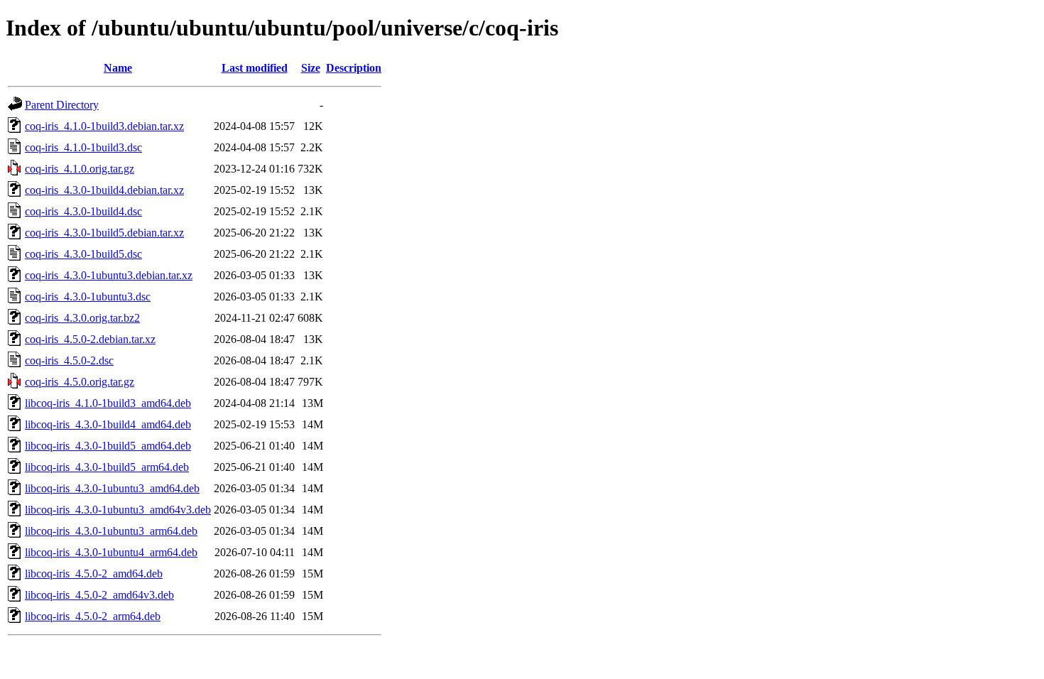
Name (118, 68)
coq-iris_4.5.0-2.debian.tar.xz (90, 339)
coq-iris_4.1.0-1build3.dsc (83, 147)
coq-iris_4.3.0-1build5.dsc (83, 254)
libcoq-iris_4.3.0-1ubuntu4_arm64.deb (111, 552)
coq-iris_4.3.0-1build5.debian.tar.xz (104, 233)
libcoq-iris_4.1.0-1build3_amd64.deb (108, 403)
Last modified (255, 68)
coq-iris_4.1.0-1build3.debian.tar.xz (104, 126)
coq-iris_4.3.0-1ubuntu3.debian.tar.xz (108, 275)
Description (353, 68)
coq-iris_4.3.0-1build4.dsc (83, 211)
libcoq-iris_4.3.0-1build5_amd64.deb (108, 446)
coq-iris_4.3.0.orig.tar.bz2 (82, 318)
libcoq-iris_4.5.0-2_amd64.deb (94, 573)
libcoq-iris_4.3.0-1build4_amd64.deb (108, 424)
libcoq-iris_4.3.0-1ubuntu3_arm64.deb (111, 531)
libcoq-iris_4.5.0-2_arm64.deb (93, 616)
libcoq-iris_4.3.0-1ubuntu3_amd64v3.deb (118, 510)
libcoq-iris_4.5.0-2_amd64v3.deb (99, 595)
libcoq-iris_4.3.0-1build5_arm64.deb (107, 467)
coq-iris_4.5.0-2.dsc (69, 360)
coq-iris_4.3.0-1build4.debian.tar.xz (104, 190)
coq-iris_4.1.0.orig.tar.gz (79, 169)
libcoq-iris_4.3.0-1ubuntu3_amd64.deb (112, 488)
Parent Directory (62, 105)
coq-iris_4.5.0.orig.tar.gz (79, 382)
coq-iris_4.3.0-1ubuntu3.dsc (88, 296)
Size (310, 68)
